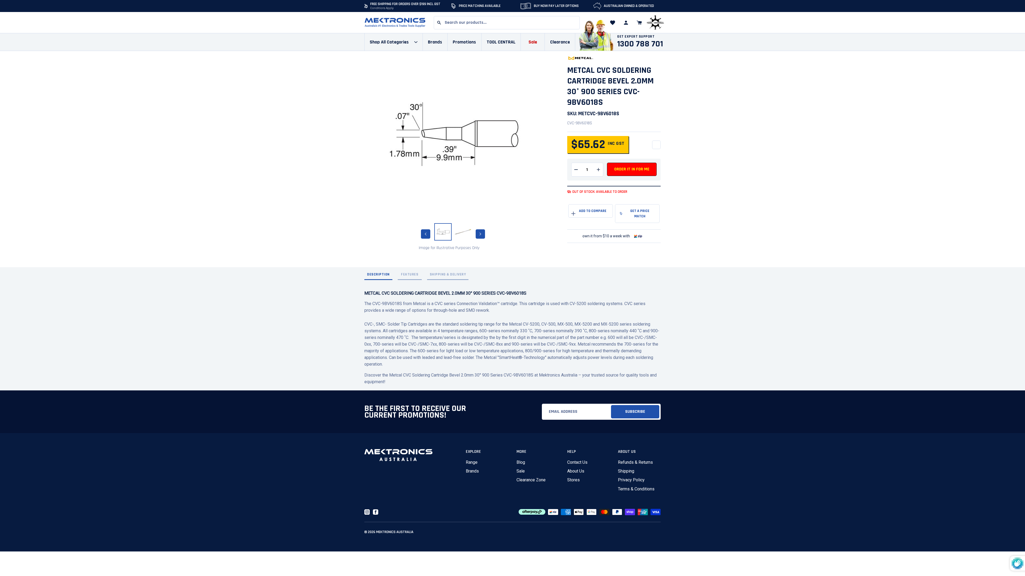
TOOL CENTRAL (501, 42)
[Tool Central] (655, 23)
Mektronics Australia (394, 532)
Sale (521, 471)
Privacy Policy (631, 479)
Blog (521, 462)
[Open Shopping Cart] (639, 22)
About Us (575, 471)
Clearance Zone (531, 479)
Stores (573, 479)
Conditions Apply (382, 8)
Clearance (560, 42)
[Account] (626, 22)
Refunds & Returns (635, 462)
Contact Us (577, 462)
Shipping (626, 471)
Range (472, 462)
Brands (472, 471)
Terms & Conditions (636, 488)
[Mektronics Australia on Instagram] (367, 512)
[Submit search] (439, 22)
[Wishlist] (612, 22)
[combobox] (507, 22)
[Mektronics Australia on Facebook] (375, 512)
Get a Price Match (639, 214)
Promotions (464, 42)
